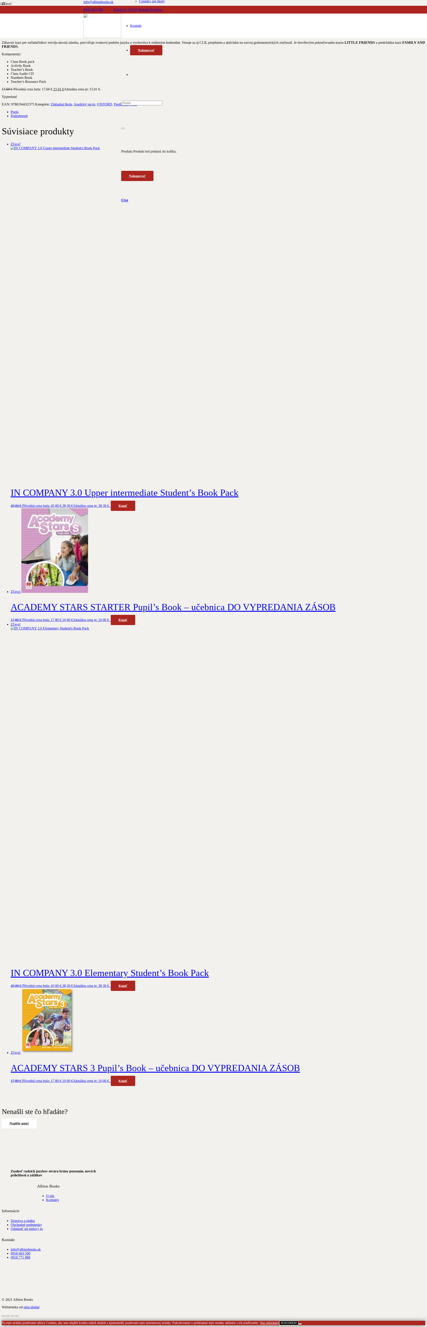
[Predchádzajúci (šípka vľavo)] (3, 1320)
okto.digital (31, 1307)
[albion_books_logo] (102, 37)
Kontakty (52, 1200)
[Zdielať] (12, 1316)
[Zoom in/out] (3, 1316)
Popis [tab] (14, 112)
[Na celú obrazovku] (8, 1316)
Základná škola (61, 104)
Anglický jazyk (84, 104)
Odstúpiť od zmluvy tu (27, 1229)
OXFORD (104, 104)
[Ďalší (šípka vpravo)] (8, 1320)
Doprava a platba (23, 1221)
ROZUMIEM (289, 1323)
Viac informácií (269, 1323)
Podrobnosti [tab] (19, 116)
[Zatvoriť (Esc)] (17, 1316)
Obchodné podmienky (26, 1225)
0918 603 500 (20, 1253)
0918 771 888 (20, 1257)
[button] (123, 506)
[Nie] (300, 1324)
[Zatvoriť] (123, 128)
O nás (50, 1196)
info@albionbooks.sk (26, 1249)
